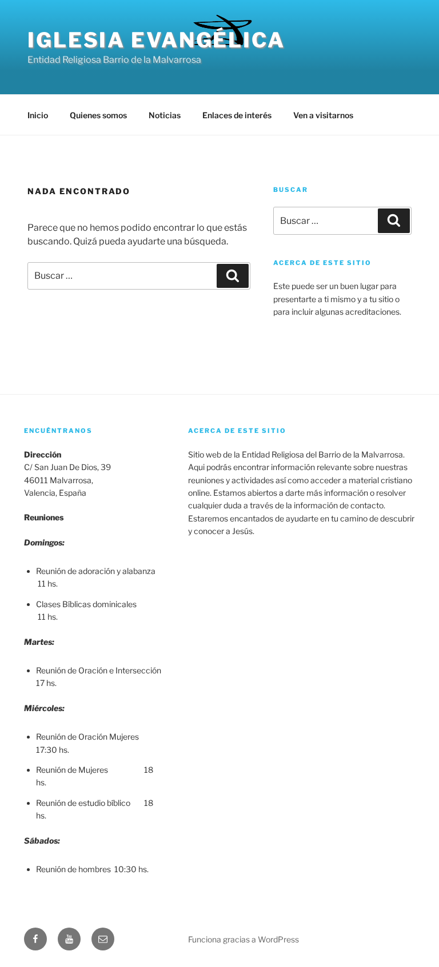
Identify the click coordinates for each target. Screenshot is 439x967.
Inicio (37, 115)
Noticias (165, 115)
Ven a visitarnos (323, 115)
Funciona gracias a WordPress (243, 939)
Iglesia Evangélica (156, 40)
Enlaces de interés (237, 115)
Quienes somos (98, 115)
